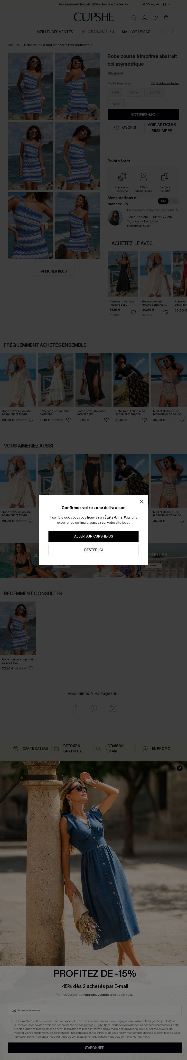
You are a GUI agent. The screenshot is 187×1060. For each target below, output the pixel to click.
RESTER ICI (93, 550)
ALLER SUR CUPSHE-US (93, 536)
